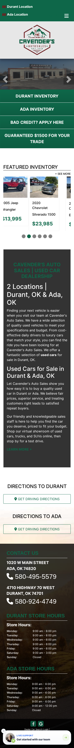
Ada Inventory (37, 109)
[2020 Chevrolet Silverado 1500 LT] (18, 187)
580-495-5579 (36, 577)
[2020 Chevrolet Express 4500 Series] (55, 187)
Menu (56, 16)
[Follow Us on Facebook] (33, 725)
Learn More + (19, 450)
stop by (13, 442)
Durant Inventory (37, 96)
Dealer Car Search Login (36, 730)
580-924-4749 (36, 602)
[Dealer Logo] (36, 40)
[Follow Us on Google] (41, 725)
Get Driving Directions (38, 500)
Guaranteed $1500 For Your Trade (37, 138)
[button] (5, 79)
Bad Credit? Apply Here (37, 122)
